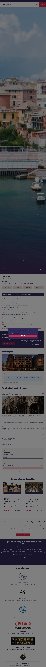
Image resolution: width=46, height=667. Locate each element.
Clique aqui (16, 333)
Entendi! (23, 335)
